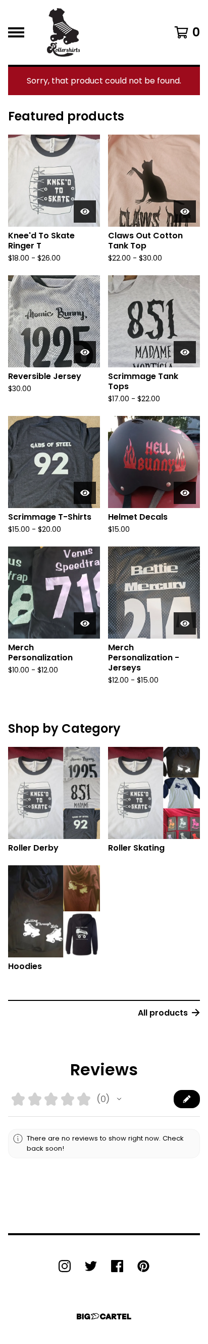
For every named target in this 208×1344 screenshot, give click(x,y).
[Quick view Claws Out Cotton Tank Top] (185, 211)
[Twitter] (90, 1266)
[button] (119, 1099)
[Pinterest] (143, 1266)
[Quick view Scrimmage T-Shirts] (85, 493)
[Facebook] (117, 1266)
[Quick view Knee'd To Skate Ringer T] (85, 211)
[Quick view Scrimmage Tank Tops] (185, 352)
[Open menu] (16, 32)
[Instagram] (64, 1266)
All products (163, 1013)
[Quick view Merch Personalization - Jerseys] (185, 623)
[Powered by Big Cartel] (104, 1316)
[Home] (63, 32)
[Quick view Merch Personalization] (85, 623)
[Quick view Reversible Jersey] (85, 352)
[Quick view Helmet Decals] (185, 493)
